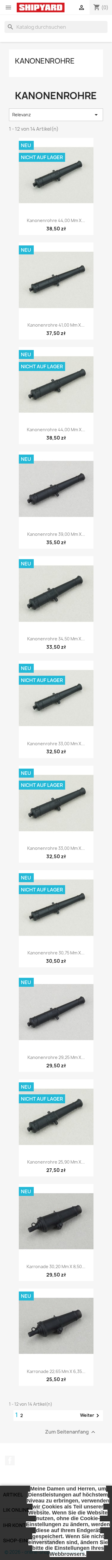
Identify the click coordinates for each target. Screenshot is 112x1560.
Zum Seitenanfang (71, 1432)
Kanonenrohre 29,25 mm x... (56, 1057)
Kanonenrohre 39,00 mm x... (56, 534)
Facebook (10, 1460)
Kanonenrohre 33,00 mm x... (56, 743)
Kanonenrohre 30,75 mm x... (56, 953)
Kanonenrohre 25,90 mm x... (56, 1162)
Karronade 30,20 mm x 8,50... (56, 1266)
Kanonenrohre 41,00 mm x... (56, 325)
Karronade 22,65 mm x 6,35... (56, 1371)
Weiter (90, 1415)
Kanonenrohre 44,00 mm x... (56, 220)
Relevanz (56, 114)
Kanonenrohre (45, 61)
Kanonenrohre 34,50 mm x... (56, 639)
